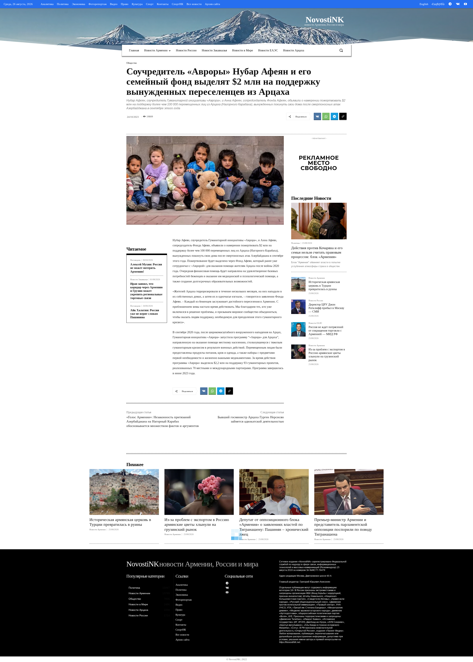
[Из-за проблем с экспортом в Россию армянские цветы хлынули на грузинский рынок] (298, 351)
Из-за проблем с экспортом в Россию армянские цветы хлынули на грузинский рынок (327, 355)
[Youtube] (465, 4)
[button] (341, 50)
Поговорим (135, 260)
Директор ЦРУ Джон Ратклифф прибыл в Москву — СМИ (326, 308)
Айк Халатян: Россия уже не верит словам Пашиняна (144, 314)
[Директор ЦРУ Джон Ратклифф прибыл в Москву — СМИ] (298, 307)
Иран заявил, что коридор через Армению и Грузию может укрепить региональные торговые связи (146, 291)
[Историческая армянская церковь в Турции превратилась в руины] (298, 284)
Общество (131, 63)
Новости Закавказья (139, 280)
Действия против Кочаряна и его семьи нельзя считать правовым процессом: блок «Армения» (317, 252)
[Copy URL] (343, 116)
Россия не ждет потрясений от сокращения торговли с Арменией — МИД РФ (326, 330)
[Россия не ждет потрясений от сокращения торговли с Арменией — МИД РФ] (298, 329)
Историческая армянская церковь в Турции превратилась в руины (324, 285)
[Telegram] (450, 4)
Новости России (316, 301)
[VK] (317, 116)
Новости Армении (317, 278)
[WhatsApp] (326, 116)
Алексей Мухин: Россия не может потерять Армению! (146, 268)
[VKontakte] (458, 4)
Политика (295, 243)
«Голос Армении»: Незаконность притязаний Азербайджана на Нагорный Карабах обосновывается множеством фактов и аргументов (162, 421)
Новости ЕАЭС (315, 323)
